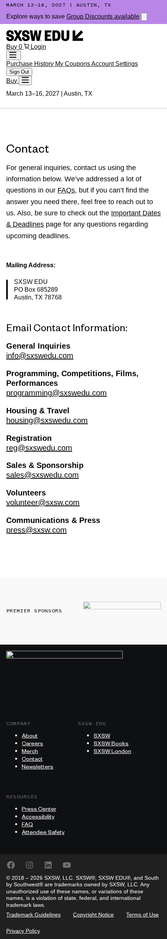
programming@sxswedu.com (56, 393)
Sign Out (19, 72)
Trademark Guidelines (33, 914)
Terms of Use (142, 914)
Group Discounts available (102, 16)
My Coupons (73, 63)
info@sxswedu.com (39, 355)
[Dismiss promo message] (144, 17)
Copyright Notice (93, 914)
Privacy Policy (23, 931)
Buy (12, 46)
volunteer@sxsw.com (43, 502)
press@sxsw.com (36, 530)
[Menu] (25, 80)
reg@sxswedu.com (39, 448)
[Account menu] (13, 55)
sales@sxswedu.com (42, 475)
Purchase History (30, 63)
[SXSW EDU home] (44, 39)
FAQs (66, 190)
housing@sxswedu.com (47, 420)
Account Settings (114, 63)
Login (38, 46)
